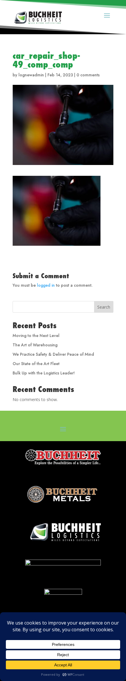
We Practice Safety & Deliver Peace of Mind (53, 354)
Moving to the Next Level (36, 335)
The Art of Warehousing (35, 345)
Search (103, 307)
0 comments (88, 75)
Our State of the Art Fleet (36, 364)
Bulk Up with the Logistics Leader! (44, 373)
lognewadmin (31, 75)
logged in (46, 285)
